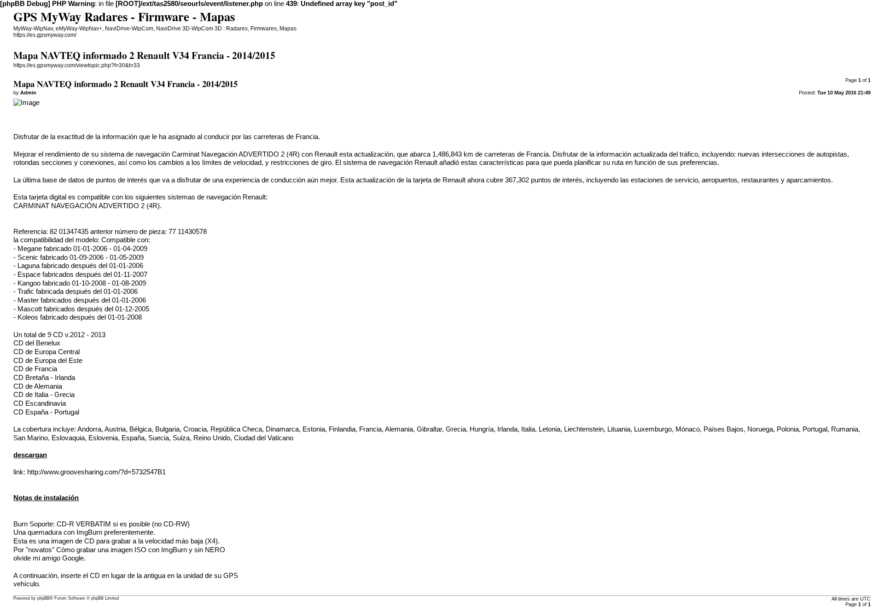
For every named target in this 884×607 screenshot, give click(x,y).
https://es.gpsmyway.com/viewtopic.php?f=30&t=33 (76, 65)
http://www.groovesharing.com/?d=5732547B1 (96, 472)
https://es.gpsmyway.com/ (44, 35)
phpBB (43, 598)
